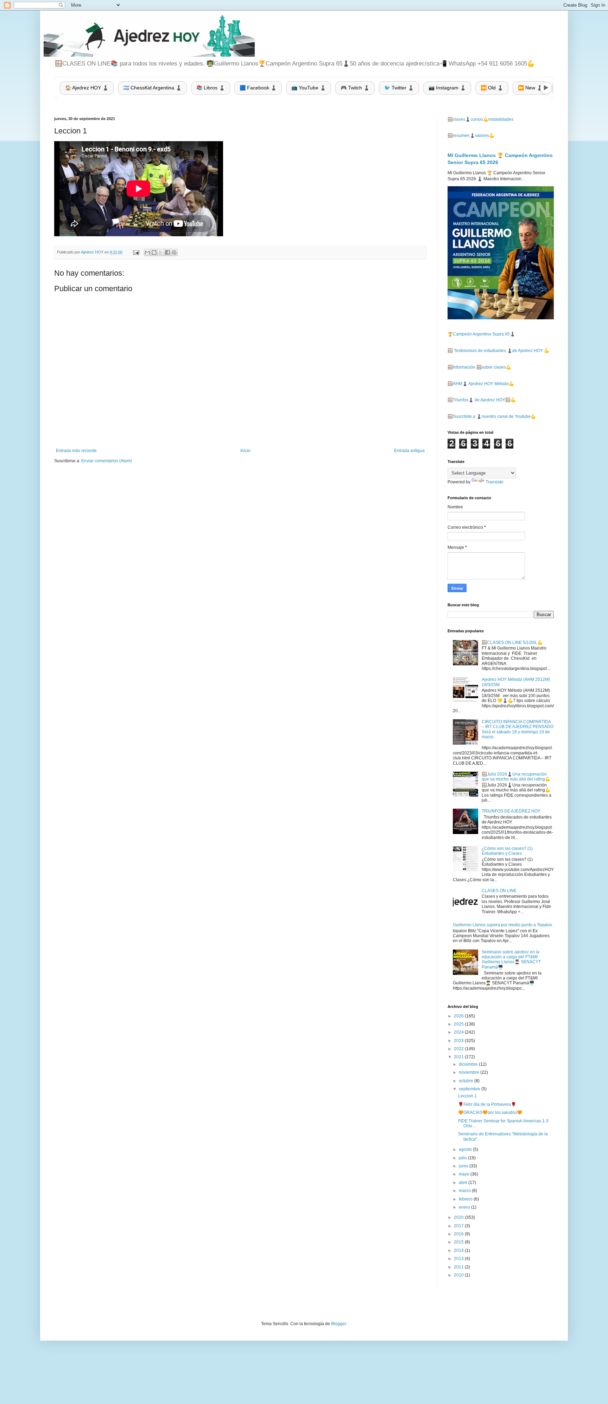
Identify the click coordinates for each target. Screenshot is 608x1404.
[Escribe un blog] (154, 252)
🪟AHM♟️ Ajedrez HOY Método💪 (481, 383)
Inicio (245, 450)
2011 (459, 1267)
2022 (459, 1048)
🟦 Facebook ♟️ (258, 87)
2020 (459, 1217)
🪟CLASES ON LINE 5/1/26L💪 (512, 642)
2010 (459, 1275)
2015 (459, 1242)
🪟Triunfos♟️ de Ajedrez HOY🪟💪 (482, 399)
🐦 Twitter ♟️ (399, 87)
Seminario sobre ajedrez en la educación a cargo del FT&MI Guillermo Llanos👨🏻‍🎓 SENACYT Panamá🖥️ (511, 959)
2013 (459, 1258)
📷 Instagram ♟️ (447, 87)
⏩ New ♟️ (530, 87)
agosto (466, 1149)
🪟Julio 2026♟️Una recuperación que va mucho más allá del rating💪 (516, 777)
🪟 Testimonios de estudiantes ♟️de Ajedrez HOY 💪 (498, 350)
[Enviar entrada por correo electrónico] (135, 252)
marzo (465, 1190)
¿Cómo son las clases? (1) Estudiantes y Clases (507, 851)
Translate (495, 482)
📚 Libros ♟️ (210, 87)
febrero (466, 1199)
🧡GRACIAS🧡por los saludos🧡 (490, 1112)
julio (463, 1157)
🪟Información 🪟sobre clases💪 (479, 367)
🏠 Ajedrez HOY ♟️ (86, 87)
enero (465, 1207)
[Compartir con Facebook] (167, 252)
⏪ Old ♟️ (492, 87)
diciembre (469, 1064)
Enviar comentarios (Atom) (106, 460)
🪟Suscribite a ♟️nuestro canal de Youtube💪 (492, 416)
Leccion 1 (467, 1095)
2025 (459, 1024)
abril (463, 1182)
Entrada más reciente (76, 450)
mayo (464, 1174)
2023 (459, 1040)
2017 (459, 1225)
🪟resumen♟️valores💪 (471, 135)
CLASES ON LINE (499, 890)
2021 (459, 1056)
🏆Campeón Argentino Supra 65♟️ (481, 334)
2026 (459, 1016)
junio (464, 1166)
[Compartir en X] (160, 252)
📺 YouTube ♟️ (308, 87)
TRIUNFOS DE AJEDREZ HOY (511, 811)
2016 (459, 1233)
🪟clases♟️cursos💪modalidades (480, 119)
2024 (459, 1032)
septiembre (470, 1088)
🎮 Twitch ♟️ (355, 87)
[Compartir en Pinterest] (174, 252)
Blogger (338, 1323)
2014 (459, 1250)
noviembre (469, 1072)
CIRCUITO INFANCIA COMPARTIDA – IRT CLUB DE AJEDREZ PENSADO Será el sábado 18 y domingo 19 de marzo (517, 729)
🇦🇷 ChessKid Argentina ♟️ (152, 87)
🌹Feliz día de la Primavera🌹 (487, 1104)
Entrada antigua (409, 450)
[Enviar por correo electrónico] (147, 252)
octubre (466, 1080)
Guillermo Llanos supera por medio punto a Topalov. (503, 924)
